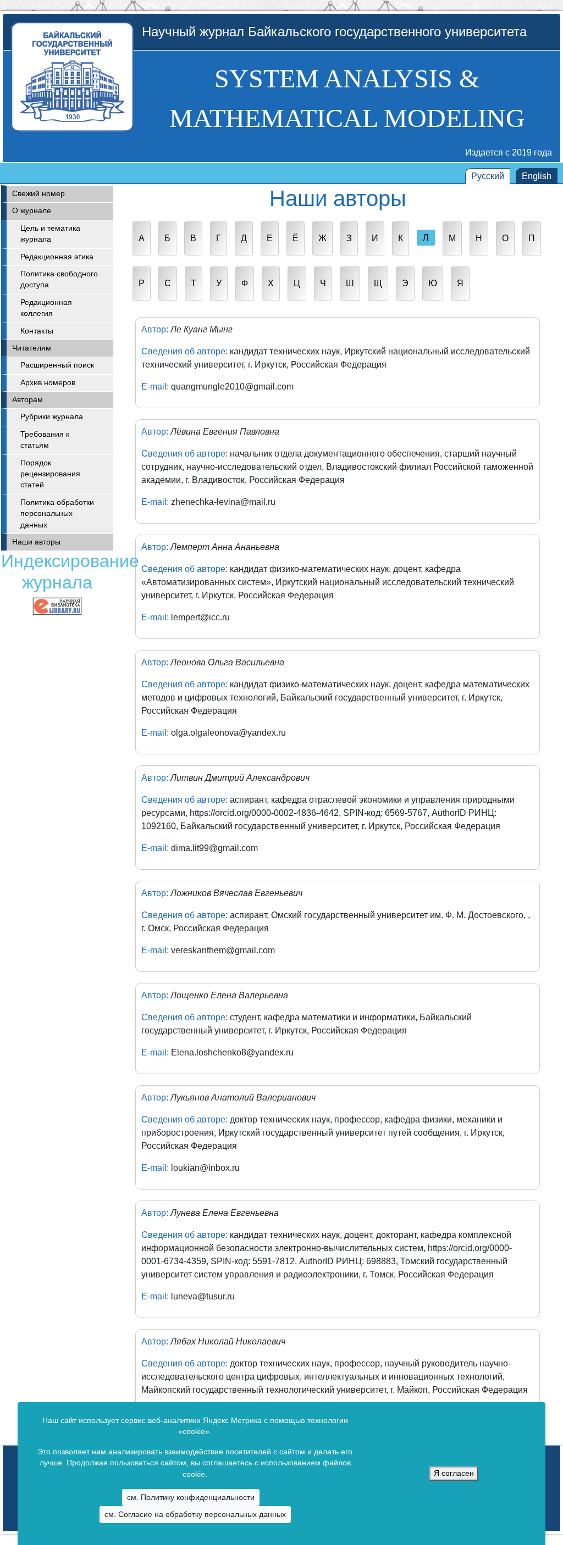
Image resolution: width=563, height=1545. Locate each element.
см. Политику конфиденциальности (191, 1497)
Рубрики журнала (51, 417)
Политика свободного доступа (59, 279)
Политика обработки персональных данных (57, 513)
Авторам (27, 400)
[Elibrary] (57, 605)
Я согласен (454, 1473)
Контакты (36, 331)
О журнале (31, 211)
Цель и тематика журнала (50, 233)
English (536, 176)
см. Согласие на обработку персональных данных (195, 1514)
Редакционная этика (56, 257)
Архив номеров (47, 383)
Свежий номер (38, 194)
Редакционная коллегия (46, 308)
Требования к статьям (44, 439)
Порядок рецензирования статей (50, 474)
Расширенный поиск (57, 365)
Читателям (31, 348)
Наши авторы (36, 542)
